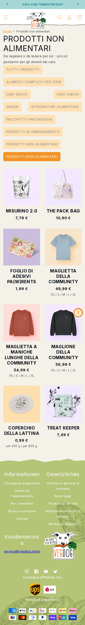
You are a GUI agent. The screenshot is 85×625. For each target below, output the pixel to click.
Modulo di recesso (63, 524)
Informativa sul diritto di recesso (63, 513)
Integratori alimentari (55, 107)
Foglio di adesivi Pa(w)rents (21, 276)
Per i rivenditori (22, 503)
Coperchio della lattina (21, 430)
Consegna (22, 483)
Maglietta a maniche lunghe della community (22, 355)
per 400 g (13, 446)
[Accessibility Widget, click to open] (78, 312)
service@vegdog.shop (22, 551)
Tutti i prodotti (22, 69)
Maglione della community (63, 352)
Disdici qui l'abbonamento (22, 493)
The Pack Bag (63, 211)
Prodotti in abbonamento (33, 132)
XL (74, 294)
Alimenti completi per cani (33, 82)
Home (7, 31)
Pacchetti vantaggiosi (29, 119)
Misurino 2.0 (21, 211)
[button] (6, 17)
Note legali (63, 496)
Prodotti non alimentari (32, 144)
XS (53, 294)
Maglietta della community (63, 276)
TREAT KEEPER (63, 428)
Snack (12, 107)
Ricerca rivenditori (22, 511)
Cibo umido (68, 94)
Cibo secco (17, 94)
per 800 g (30, 446)
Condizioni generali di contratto (63, 486)
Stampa (22, 519)
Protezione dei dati (63, 503)
